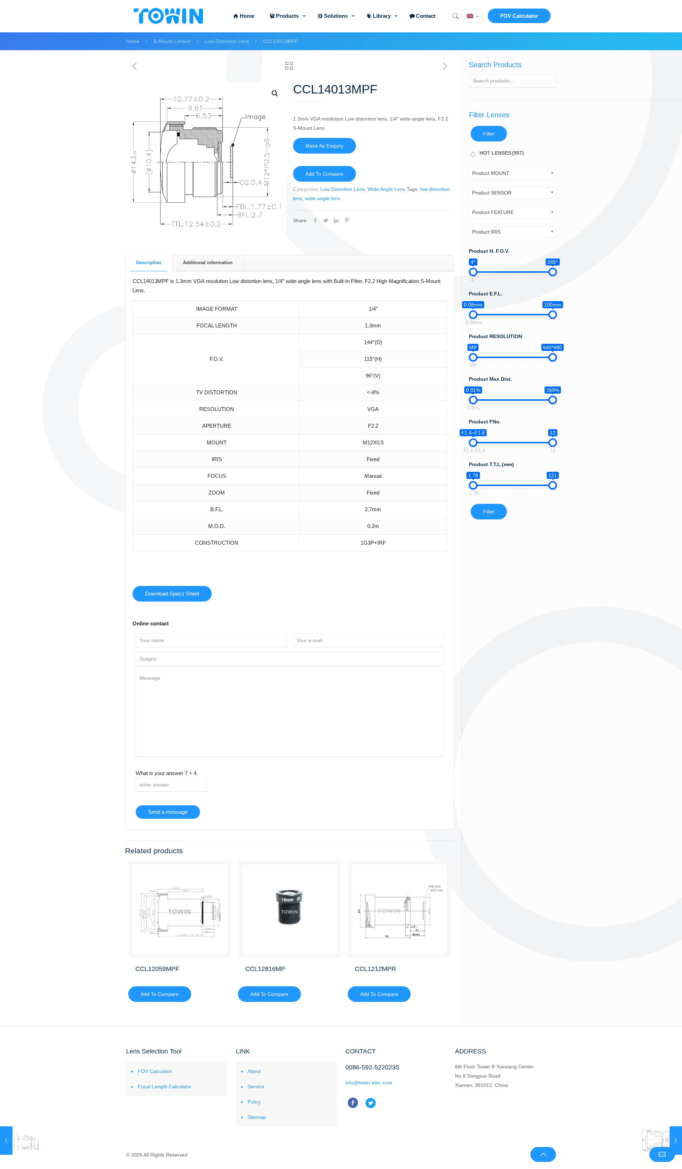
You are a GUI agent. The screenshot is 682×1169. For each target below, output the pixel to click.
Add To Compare (324, 174)
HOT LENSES (502, 153)
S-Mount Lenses (171, 41)
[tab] (148, 263)
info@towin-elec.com (368, 1082)
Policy (254, 1102)
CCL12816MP (265, 968)
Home (133, 41)
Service (256, 1086)
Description (148, 262)
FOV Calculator (519, 16)
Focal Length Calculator (164, 1086)
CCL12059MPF (157, 968)
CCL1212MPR (375, 968)
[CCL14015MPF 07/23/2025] (661, 1140)
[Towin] (169, 16)
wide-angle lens (322, 198)
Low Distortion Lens (227, 41)
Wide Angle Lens (386, 189)
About (254, 1071)
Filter (488, 134)
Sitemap (257, 1117)
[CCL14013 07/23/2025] (20, 1140)
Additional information (208, 262)
